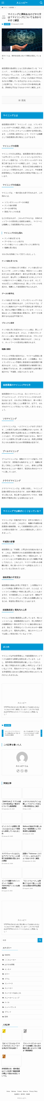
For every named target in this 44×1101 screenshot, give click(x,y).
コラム (7, 979)
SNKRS (7, 955)
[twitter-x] (22, 770)
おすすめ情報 (9, 964)
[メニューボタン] (3, 3)
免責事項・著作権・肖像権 (22, 1094)
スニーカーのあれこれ (13, 993)
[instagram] (26, 770)
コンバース (9, 983)
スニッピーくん (22, 766)
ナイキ (7, 1002)
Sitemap (13, 1091)
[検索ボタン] (41, 3)
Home (8, 1091)
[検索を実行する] (40, 940)
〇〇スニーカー (10, 960)
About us (25, 1091)
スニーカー (9, 988)
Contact (19, 1091)
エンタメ (8, 969)
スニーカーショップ (12, 998)
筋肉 (6, 1017)
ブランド (8, 1012)
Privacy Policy (33, 1091)
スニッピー (22, 3)
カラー (7, 974)
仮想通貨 (7, 24)
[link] (18, 770)
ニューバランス (10, 1007)
